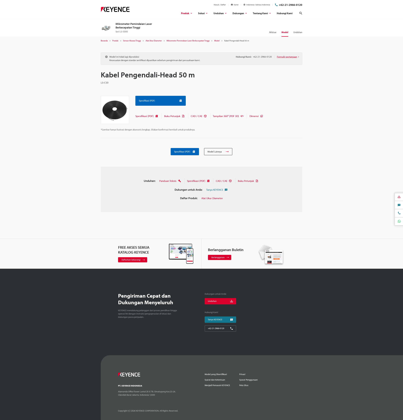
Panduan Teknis (167, 180)
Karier (236, 4)
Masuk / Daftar (220, 4)
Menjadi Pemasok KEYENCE (217, 385)
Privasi (242, 374)
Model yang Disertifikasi (216, 374)
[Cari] (300, 13)
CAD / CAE (196, 116)
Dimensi (254, 116)
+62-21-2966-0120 (290, 5)
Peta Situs (243, 385)
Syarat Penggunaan (248, 379)
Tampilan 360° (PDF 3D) (226, 116)
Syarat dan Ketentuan (215, 379)
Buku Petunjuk (172, 116)
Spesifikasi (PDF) (144, 116)
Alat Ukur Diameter (212, 198)
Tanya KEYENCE (214, 189)
